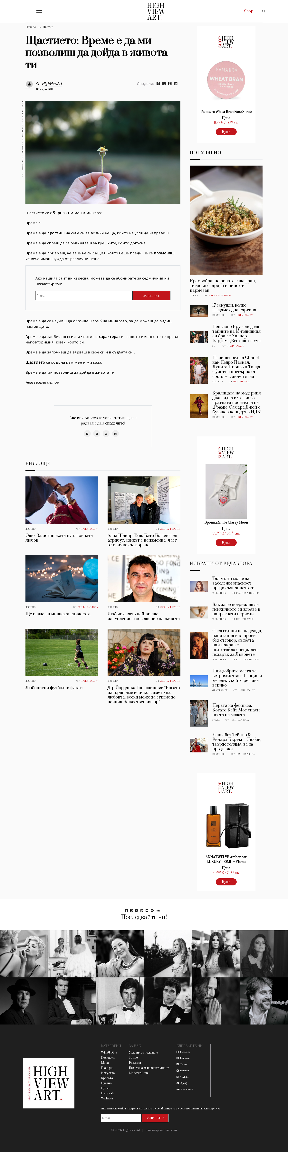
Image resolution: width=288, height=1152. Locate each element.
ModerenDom (138, 1073)
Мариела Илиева (220, 295)
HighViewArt (52, 83)
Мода (216, 720)
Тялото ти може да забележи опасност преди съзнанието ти (233, 583)
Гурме (194, 295)
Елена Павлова (88, 607)
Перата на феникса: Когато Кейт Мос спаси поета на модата (236, 710)
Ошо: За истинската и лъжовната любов (59, 538)
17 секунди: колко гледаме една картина (234, 308)
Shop (248, 11)
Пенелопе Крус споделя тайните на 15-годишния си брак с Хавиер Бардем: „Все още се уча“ (237, 333)
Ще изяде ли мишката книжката (58, 614)
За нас (133, 1058)
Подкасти (108, 1058)
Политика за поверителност (149, 1068)
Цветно (48, 27)
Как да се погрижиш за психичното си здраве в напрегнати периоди (236, 609)
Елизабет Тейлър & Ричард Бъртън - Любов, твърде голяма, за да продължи (236, 742)
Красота (217, 382)
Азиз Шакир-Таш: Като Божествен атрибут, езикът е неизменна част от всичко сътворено (142, 540)
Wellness (219, 593)
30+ (214, 346)
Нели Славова (239, 720)
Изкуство (219, 315)
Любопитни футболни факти (54, 687)
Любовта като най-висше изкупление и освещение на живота (144, 616)
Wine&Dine (109, 1053)
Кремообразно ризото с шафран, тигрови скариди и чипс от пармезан (223, 285)
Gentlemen (220, 690)
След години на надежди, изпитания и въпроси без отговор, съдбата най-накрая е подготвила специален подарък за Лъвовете (237, 642)
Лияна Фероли (170, 529)
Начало (30, 27)
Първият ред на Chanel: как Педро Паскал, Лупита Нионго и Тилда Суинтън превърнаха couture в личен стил (236, 367)
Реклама (135, 1063)
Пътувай (107, 1093)
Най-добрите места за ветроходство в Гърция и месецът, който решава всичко (237, 678)
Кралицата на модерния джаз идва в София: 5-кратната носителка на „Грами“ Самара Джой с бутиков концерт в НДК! (236, 403)
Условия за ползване (143, 1053)
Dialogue (107, 1068)
